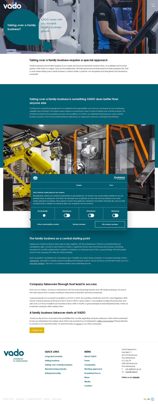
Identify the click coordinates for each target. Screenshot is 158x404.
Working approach (93, 369)
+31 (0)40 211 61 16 (133, 369)
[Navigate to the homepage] (12, 5)
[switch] (67, 215)
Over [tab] (111, 185)
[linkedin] (152, 399)
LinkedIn (136, 377)
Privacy (47, 399)
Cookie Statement (34, 399)
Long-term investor (54, 356)
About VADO (90, 356)
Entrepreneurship (53, 373)
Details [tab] (79, 185)
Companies (89, 365)
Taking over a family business (58, 365)
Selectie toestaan (79, 224)
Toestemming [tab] (47, 185)
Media (87, 381)
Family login (56, 399)
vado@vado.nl (131, 372)
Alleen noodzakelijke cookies (48, 224)
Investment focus (92, 373)
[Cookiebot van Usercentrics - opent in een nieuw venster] (115, 178)
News (86, 377)
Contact (88, 386)
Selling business (52, 360)
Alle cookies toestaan (110, 224)
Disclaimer (20, 399)
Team (87, 360)
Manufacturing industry (55, 369)
